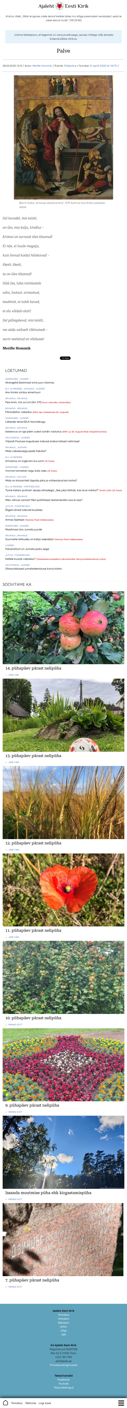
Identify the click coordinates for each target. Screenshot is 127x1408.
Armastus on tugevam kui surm (25, 461)
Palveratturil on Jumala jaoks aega (27, 549)
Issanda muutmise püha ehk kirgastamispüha (48, 1192)
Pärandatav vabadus (18, 412)
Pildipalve (70, 65)
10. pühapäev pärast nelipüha (33, 1018)
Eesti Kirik (77, 6)
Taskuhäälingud (63, 1387)
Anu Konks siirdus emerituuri (23, 392)
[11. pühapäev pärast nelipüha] (63, 925)
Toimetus (63, 1314)
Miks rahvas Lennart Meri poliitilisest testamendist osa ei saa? (43, 500)
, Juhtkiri (21, 447)
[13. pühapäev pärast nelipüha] (63, 750)
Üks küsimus (12, 437)
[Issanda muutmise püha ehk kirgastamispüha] (63, 1187)
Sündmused (12, 379)
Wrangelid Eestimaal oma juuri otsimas (29, 382)
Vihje (64, 1330)
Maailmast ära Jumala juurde (23, 529)
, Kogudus (29, 388)
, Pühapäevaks (22, 506)
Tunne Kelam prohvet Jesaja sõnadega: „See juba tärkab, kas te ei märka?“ (52, 490)
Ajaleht (46, 6)
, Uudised (24, 379)
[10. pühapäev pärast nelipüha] (63, 1013)
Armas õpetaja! (15, 519)
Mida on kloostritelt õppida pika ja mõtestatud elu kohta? (41, 480)
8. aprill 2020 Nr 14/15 (103, 65)
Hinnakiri (63, 1318)
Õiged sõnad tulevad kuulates (23, 510)
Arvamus (10, 398)
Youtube (64, 1383)
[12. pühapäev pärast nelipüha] (63, 838)
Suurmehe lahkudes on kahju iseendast (29, 539)
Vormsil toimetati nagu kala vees (26, 470)
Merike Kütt (15, 1024)
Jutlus (9, 506)
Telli (63, 1334)
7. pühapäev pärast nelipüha (32, 1280)
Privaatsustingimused (63, 1365)
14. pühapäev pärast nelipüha (33, 668)
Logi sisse (45, 1403)
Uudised (9, 545)
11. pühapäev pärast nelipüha (33, 930)
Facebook (63, 1379)
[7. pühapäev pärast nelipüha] (63, 1275)
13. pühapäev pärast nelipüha (33, 755)
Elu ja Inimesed (14, 388)
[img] (121, 1403)
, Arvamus (21, 398)
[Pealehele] (59, 9)
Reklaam (63, 1322)
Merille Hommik (42, 65)
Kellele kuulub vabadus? (20, 558)
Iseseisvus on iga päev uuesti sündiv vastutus (33, 431)
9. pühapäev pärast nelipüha (32, 1105)
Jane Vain (13, 674)
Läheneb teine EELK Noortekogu (25, 421)
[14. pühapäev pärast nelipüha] (63, 663)
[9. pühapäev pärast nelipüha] (63, 1100)
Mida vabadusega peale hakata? (25, 451)
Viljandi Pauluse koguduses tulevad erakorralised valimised (42, 441)
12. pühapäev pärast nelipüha (33, 843)
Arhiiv (63, 1326)
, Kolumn (21, 476)
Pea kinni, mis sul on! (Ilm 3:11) (23, 402)
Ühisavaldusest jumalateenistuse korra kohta (33, 568)
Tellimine (30, 1403)
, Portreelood (31, 486)
